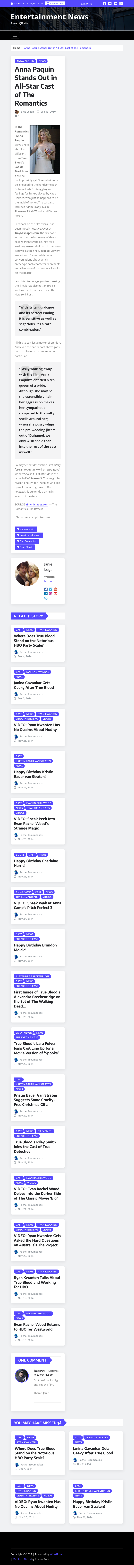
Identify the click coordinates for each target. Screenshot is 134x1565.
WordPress (57, 1554)
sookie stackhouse (30, 535)
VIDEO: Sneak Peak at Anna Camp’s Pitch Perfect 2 (37, 905)
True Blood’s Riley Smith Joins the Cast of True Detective (35, 1147)
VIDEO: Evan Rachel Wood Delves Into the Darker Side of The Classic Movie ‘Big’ (37, 1193)
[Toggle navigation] (15, 35)
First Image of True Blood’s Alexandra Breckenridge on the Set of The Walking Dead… (37, 999)
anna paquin (27, 529)
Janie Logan (27, 111)
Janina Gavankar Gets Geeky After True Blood (34, 685)
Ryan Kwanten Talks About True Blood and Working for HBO (37, 1282)
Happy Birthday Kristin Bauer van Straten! (33, 774)
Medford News (22, 1559)
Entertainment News (49, 16)
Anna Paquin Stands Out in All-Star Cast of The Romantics (57, 47)
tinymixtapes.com (37, 504)
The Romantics (28, 541)
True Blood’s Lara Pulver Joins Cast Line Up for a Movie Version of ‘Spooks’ (36, 1048)
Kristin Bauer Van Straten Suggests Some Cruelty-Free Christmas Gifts (35, 1100)
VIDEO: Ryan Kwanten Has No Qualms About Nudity (37, 727)
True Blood (26, 547)
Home (16, 47)
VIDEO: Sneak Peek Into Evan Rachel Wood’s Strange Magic (34, 823)
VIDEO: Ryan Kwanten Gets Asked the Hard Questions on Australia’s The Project (37, 1240)
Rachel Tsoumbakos (31, 652)
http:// (48, 581)
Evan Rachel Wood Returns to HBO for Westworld (37, 1326)
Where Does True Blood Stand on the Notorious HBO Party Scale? (34, 640)
